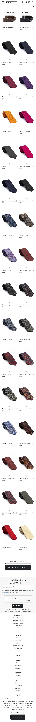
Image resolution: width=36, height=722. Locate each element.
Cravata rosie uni (7, 547)
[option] (9, 18)
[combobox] (10, 13)
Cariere (18, 643)
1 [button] (9, 25)
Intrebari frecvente (18, 645)
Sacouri (18, 680)
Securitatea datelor (18, 623)
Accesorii (18, 691)
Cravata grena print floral (25, 270)
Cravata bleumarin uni (25, 62)
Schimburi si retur (18, 620)
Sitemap (18, 651)
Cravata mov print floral (8, 270)
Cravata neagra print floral (8, 305)
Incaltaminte (18, 685)
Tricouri (18, 678)
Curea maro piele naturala (8, 27)
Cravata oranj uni (7, 131)
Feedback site (18, 625)
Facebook (18, 658)
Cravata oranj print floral (25, 478)
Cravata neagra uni (7, 62)
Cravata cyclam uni (24, 131)
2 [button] (11, 25)
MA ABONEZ (17, 606)
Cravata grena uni (7, 97)
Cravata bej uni (23, 547)
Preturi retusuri (18, 648)
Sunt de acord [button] (18, 717)
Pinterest (18, 665)
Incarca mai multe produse (18, 568)
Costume (18, 683)
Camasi (18, 675)
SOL (18, 631)
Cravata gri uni (6, 166)
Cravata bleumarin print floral (8, 235)
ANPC (18, 628)
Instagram (18, 668)
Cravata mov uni (23, 97)
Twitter (18, 663)
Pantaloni (18, 688)
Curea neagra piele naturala (25, 27)
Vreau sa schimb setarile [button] (18, 713)
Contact (18, 638)
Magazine (18, 640)
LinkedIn (18, 660)
